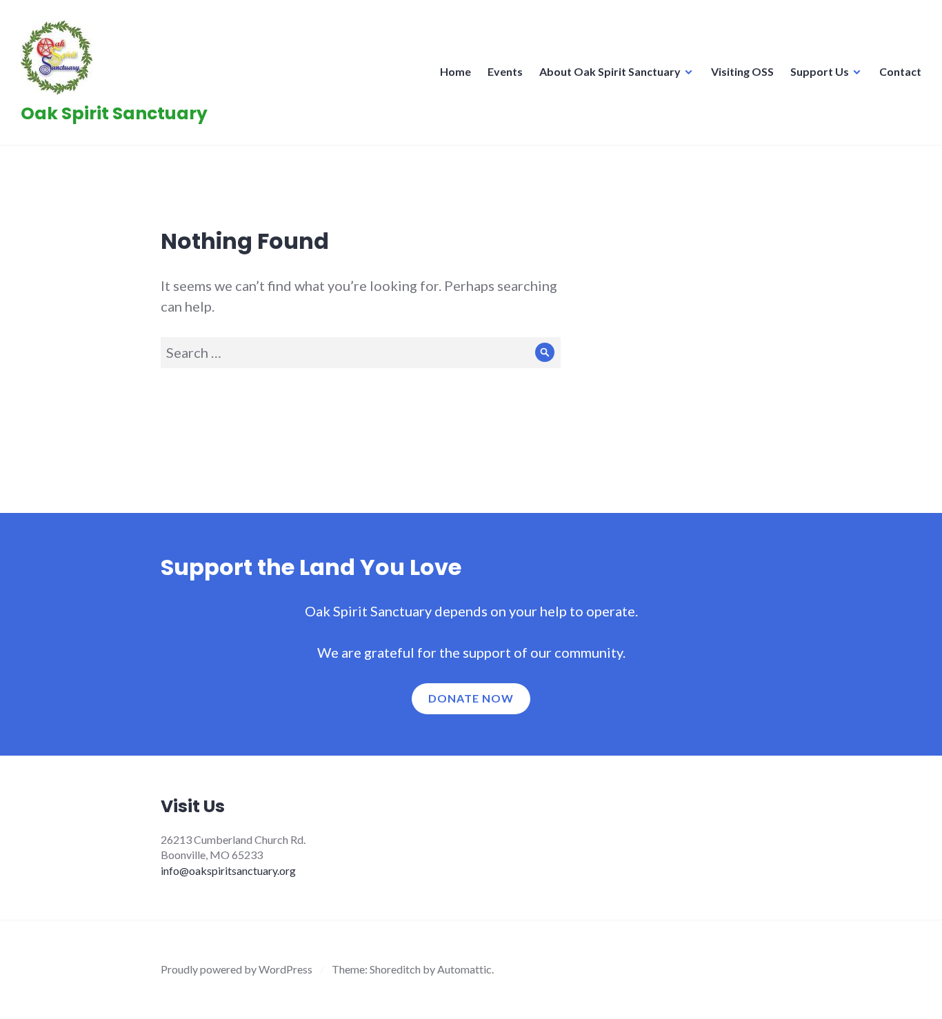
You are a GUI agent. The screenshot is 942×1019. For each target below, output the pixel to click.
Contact (900, 71)
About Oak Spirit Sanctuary (610, 71)
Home (455, 71)
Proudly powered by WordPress (236, 969)
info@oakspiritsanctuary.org (228, 870)
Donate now (471, 698)
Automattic (464, 969)
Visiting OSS (742, 71)
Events (505, 71)
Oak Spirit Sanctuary (114, 113)
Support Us (819, 71)
